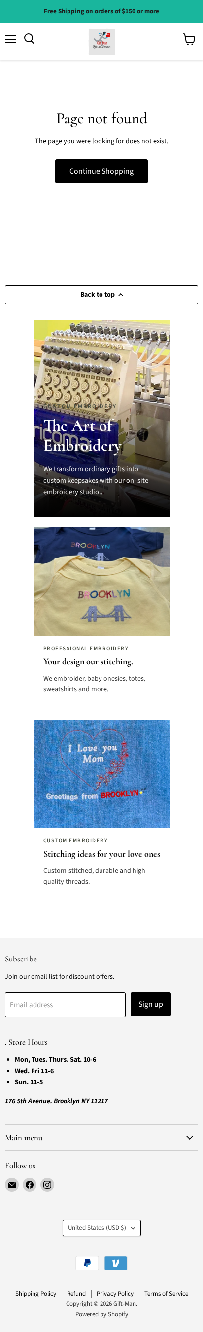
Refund (76, 1293)
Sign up (150, 1004)
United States (97, 1227)
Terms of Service (166, 1293)
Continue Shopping (101, 171)
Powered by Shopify (101, 1314)
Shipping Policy (35, 1293)
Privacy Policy (115, 1293)
